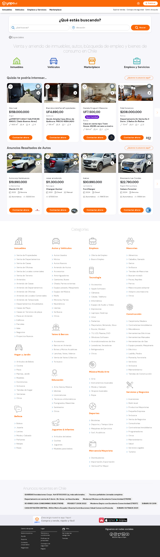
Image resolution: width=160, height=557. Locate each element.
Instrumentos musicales (102, 383)
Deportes (94, 413)
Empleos (93, 248)
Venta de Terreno (24, 275)
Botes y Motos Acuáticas (65, 349)
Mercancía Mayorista (101, 450)
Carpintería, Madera (137, 321)
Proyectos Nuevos (24, 336)
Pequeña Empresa (136, 411)
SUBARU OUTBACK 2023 (127, 508)
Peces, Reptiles (135, 279)
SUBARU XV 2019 (149, 503)
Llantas (57, 308)
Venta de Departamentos (28, 259)
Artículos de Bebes (25, 361)
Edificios (20, 320)
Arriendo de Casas (25, 283)
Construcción (133, 314)
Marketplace (56, 10)
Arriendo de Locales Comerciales (31, 295)
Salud (131, 443)
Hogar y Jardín (22, 354)
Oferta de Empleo (99, 255)
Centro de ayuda (151, 10)
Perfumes (20, 439)
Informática (96, 301)
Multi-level (133, 403)
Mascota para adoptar (139, 287)
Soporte (24, 539)
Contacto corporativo (25, 543)
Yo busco (58, 361)
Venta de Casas (23, 263)
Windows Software (99, 337)
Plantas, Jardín (23, 374)
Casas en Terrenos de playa (29, 312)
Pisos (18, 369)
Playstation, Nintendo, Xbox (103, 325)
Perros (131, 283)
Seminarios (59, 407)
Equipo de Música (62, 291)
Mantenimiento (135, 369)
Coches (57, 440)
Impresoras (96, 309)
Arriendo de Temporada (27, 300)
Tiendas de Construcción (140, 374)
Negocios (20, 332)
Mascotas (131, 248)
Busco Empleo (97, 259)
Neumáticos (59, 304)
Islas (18, 328)
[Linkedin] (123, 534)
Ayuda (23, 536)
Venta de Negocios (137, 419)
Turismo (132, 451)
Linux (93, 317)
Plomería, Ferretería (137, 357)
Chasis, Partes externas (64, 283)
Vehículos (19, 10)
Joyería (19, 427)
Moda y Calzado (23, 435)
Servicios (132, 361)
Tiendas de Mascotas (138, 271)
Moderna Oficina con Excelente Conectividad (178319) (107, 499)
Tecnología (95, 277)
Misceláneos (134, 329)
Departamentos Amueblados (29, 304)
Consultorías (134, 423)
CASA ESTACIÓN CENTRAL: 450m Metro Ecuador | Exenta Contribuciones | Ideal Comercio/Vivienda (69, 508)
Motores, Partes (61, 300)
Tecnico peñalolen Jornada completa (105, 494)
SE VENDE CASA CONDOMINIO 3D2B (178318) (44, 503)
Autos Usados (60, 255)
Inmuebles (7, 10)
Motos (57, 259)
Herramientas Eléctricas (139, 333)
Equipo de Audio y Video (102, 305)
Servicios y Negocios (137, 392)
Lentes (19, 431)
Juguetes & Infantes (63, 429)
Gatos (131, 263)
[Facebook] (111, 534)
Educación (57, 379)
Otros (19, 398)
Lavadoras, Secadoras (101, 345)
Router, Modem (98, 329)
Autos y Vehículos (62, 248)
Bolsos (19, 423)
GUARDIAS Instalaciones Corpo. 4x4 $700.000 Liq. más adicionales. (55, 494)
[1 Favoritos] (47, 86)
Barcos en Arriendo (63, 345)
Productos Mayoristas (138, 407)
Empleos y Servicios (36, 10)
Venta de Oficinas (24, 267)
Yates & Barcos (60, 334)
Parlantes (95, 321)
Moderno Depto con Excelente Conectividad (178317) (114, 503)
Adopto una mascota (138, 291)
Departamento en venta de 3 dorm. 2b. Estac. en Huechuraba (52, 499)
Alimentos (133, 255)
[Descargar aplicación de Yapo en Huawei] (101, 520)
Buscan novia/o (135, 275)
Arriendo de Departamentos (29, 287)
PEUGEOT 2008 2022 (76, 503)
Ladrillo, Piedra (135, 353)
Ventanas (20, 394)
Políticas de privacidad (45, 539)
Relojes (19, 443)
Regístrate (24, 548)
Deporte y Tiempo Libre (102, 424)
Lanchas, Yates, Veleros (64, 353)
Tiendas (65, 538)
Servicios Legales (136, 447)
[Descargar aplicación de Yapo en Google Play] (121, 520)
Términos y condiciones (45, 534)
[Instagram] (115, 534)
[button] (38, 93)
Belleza (18, 416)
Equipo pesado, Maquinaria (66, 287)
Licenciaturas (60, 395)
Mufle (56, 295)
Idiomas (57, 391)
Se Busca (58, 312)
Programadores (135, 431)
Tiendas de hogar (24, 390)
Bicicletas (95, 420)
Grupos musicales (99, 391)
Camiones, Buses (61, 279)
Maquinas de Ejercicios (101, 428)
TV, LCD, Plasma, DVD (100, 333)
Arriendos (21, 279)
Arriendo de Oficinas (25, 291)
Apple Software (98, 288)
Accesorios (59, 271)
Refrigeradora (97, 349)
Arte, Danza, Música (63, 387)
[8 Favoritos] (122, 86)
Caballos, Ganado (136, 259)
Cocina (19, 365)
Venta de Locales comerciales (30, 271)
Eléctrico (132, 349)
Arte (93, 379)
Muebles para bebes (63, 448)
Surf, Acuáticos (98, 432)
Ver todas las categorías (67, 534)
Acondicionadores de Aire (103, 341)
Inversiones (133, 399)
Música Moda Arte (99, 371)
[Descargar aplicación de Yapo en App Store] (110, 520)
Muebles (20, 378)
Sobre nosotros (26, 533)
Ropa (18, 447)
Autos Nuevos (60, 263)
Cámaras (95, 292)
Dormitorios (21, 382)
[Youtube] (127, 534)
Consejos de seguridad (135, 10)
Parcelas (20, 324)
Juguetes (58, 444)
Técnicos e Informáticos (65, 399)
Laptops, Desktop (99, 313)
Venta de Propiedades (26, 255)
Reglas (43, 549)
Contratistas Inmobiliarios (140, 325)
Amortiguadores (61, 275)
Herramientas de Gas (138, 341)
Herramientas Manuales (139, 337)
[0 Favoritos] (10, 86)
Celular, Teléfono (98, 296)
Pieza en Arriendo (24, 316)
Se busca (20, 386)
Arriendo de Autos (62, 267)
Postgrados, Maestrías (64, 403)
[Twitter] (119, 534)
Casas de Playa (23, 308)
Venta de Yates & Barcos (65, 357)
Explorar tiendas (119, 10)
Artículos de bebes (62, 436)
